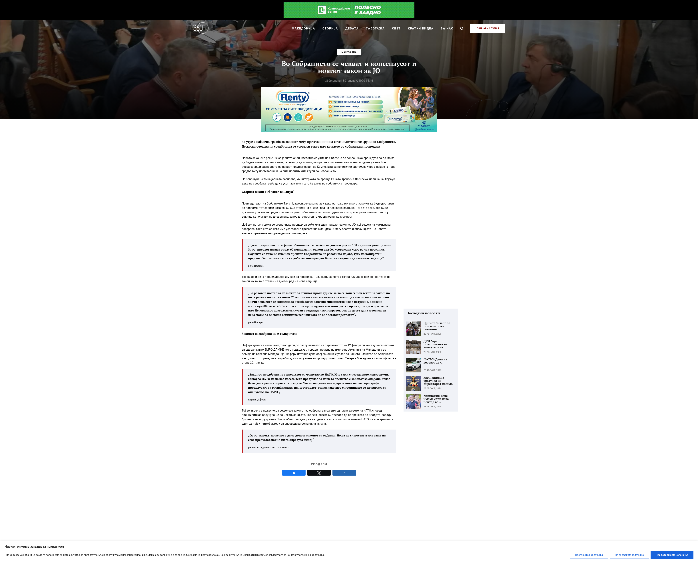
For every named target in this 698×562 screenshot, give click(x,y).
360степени (333, 80)
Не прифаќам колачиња (629, 554)
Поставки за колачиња (589, 554)
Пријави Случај (488, 28)
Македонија (349, 52)
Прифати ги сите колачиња (672, 554)
